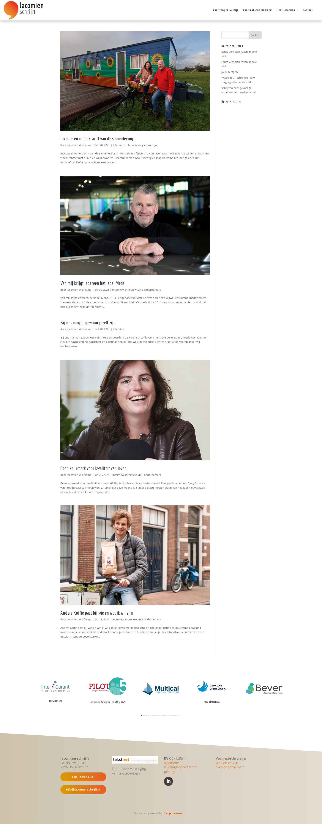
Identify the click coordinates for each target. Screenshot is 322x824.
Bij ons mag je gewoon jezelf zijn (88, 322)
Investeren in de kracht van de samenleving (96, 138)
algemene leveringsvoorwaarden (181, 765)
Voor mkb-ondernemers (258, 10)
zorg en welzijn (227, 763)
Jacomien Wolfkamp (79, 145)
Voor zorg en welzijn (226, 10)
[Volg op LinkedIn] (168, 781)
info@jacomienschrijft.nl (83, 789)
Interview (118, 145)
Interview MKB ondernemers (143, 289)
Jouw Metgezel (230, 72)
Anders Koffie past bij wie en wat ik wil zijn (96, 613)
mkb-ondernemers (230, 767)
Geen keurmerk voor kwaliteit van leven (93, 468)
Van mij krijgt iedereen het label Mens (92, 283)
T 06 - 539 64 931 (83, 777)
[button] (141, 715)
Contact (308, 10)
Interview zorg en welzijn (141, 145)
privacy (169, 771)
